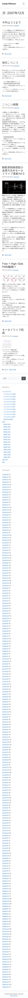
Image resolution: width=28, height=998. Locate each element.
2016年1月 (5, 709)
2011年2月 (5, 848)
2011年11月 (5, 830)
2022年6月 (5, 565)
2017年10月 (5, 661)
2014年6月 (5, 754)
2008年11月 (5, 901)
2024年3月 (5, 527)
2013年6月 (5, 782)
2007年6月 (5, 944)
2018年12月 (5, 638)
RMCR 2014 (7, 437)
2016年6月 (5, 696)
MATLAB (5, 459)
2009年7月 (5, 881)
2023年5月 (5, 550)
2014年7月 (5, 752)
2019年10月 (5, 618)
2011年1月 (5, 850)
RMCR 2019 (7, 424)
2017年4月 (5, 674)
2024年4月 (5, 525)
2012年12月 (5, 797)
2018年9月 (5, 643)
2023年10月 (5, 540)
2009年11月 (5, 873)
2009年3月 (5, 891)
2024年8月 (5, 515)
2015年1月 (5, 737)
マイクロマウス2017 (9, 416)
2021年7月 (5, 590)
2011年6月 (5, 838)
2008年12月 (5, 898)
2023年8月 (5, 545)
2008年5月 (5, 916)
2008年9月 (5, 906)
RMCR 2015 (7, 434)
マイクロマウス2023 (10, 401)
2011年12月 (5, 828)
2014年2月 (5, 762)
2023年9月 (5, 542)
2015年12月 (5, 712)
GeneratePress (14, 995)
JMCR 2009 (7, 452)
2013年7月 (5, 780)
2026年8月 (5, 474)
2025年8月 (5, 492)
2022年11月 (5, 558)
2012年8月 (5, 807)
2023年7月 (5, 547)
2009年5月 (5, 886)
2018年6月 (5, 651)
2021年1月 (5, 600)
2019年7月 (5, 626)
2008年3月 (5, 921)
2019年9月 (5, 621)
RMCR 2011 (7, 444)
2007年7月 (5, 941)
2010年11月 (5, 855)
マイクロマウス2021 (9, 406)
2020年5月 (5, 603)
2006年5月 (5, 977)
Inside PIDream (9, 4)
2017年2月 (5, 679)
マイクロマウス (6, 391)
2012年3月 (5, 820)
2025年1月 (5, 505)
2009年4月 (5, 888)
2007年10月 (5, 934)
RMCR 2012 (7, 442)
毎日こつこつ (10, 62)
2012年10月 (5, 802)
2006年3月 (5, 982)
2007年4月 (5, 949)
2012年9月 (5, 805)
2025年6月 (5, 494)
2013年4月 (5, 787)
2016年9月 (5, 689)
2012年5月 (5, 815)
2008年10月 (5, 903)
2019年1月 (5, 636)
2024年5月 (5, 522)
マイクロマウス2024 (10, 399)
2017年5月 (5, 671)
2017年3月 (5, 676)
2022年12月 (5, 555)
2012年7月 (5, 810)
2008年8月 (5, 908)
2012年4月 (5, 818)
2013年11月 (5, 770)
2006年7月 (5, 972)
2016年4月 (5, 701)
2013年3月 (5, 790)
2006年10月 (5, 964)
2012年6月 (5, 813)
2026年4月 (5, 479)
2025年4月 (5, 497)
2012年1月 (5, 825)
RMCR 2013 (7, 439)
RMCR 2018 (7, 427)
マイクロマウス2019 (9, 411)
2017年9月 (5, 664)
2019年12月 (5, 616)
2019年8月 (5, 623)
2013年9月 (5, 775)
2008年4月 (5, 919)
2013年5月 (5, 785)
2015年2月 (5, 734)
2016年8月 (5, 691)
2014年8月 (5, 749)
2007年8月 (5, 939)
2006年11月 (5, 962)
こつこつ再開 (10, 104)
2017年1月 (5, 681)
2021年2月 (5, 598)
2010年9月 (5, 858)
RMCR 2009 (7, 449)
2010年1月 (5, 871)
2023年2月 (5, 553)
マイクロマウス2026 (10, 394)
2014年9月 (5, 747)
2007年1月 (5, 956)
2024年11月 (5, 510)
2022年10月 (5, 560)
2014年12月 (5, 739)
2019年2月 (5, 633)
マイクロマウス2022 (9, 404)
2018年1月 (5, 656)
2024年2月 (5, 530)
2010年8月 (5, 861)
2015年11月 (5, 714)
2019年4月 (5, 628)
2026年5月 (5, 477)
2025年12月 (5, 484)
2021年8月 (5, 588)
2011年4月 (5, 843)
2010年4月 (5, 866)
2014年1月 (5, 765)
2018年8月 (5, 646)
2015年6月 (5, 724)
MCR (3, 422)
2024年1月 (5, 532)
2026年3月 (5, 482)
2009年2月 (5, 893)
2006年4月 (5, 979)
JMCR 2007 (7, 457)
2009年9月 (5, 876)
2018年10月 (5, 641)
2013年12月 (5, 767)
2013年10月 (5, 772)
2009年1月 (5, 896)
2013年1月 (5, 795)
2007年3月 (5, 951)
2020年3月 (5, 608)
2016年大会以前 (8, 419)
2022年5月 (5, 568)
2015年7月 (5, 722)
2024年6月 (5, 520)
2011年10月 (5, 833)
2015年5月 (5, 727)
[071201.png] (7, 348)
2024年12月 (5, 507)
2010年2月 (5, 868)
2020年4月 (5, 606)
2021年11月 (5, 583)
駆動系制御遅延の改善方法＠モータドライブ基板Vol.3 (13, 170)
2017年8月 (5, 666)
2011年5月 (5, 840)
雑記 (3, 462)
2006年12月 (5, 959)
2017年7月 (5, 669)
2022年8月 (5, 563)
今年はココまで (11, 22)
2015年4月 (5, 729)
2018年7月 (5, 648)
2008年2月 (5, 924)
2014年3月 (5, 760)
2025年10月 (5, 489)
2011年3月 (5, 845)
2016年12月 (5, 684)
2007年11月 (5, 931)
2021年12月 (5, 580)
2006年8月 (5, 969)
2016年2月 (5, 707)
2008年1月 (5, 926)
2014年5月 (5, 757)
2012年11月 (5, 800)
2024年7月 (5, 517)
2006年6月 (5, 974)
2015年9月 (5, 717)
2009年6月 (5, 883)
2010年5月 (5, 863)
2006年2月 (5, 984)
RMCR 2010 (7, 447)
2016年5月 (5, 699)
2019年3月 (5, 631)
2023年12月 (5, 535)
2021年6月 (5, 593)
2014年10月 (5, 744)
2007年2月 (5, 954)
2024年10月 (5, 512)
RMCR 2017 (7, 429)
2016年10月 (5, 686)
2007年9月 (5, 936)
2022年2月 (5, 575)
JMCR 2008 (7, 54)
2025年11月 (5, 487)
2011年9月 (5, 835)
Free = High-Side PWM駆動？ (12, 265)
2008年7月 (5, 911)
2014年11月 (5, 742)
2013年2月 (5, 792)
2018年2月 (5, 653)
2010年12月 (5, 853)
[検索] (24, 378)
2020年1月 (5, 613)
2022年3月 (5, 573)
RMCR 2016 (7, 432)
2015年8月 (5, 719)
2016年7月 (5, 694)
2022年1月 (5, 578)
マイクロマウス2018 (9, 414)
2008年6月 (5, 914)
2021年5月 (5, 595)
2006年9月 (5, 967)
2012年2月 (5, 823)
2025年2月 (5, 502)
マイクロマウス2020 (10, 409)
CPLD (6, 369)
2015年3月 (5, 732)
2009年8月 (5, 878)
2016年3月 (5, 704)
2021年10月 (5, 585)
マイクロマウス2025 (9, 396)
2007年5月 (5, 946)
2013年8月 (5, 777)
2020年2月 (5, 611)
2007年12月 (5, 929)
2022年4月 (5, 570)
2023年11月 (5, 537)
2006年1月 (5, 987)
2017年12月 (5, 659)
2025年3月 (5, 499)
